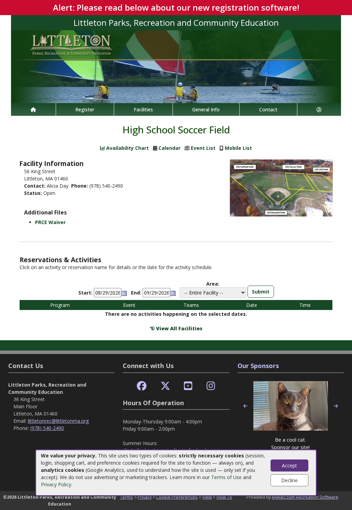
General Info (206, 109)
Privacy (145, 497)
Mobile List (238, 148)
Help (207, 497)
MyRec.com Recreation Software (305, 497)
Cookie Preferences (177, 497)
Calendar (169, 148)
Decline (289, 480)
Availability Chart (127, 148)
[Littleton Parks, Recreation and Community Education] (176, 66)
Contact (268, 109)
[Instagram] (211, 386)
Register (84, 109)
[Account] (319, 109)
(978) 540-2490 (47, 428)
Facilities (143, 109)
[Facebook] (141, 386)
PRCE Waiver (50, 222)
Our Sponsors (258, 366)
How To (224, 497)
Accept (289, 465)
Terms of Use (226, 477)
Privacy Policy (56, 484)
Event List (203, 148)
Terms (126, 497)
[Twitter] (165, 386)
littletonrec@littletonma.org (58, 421)
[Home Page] (33, 109)
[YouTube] (188, 386)
